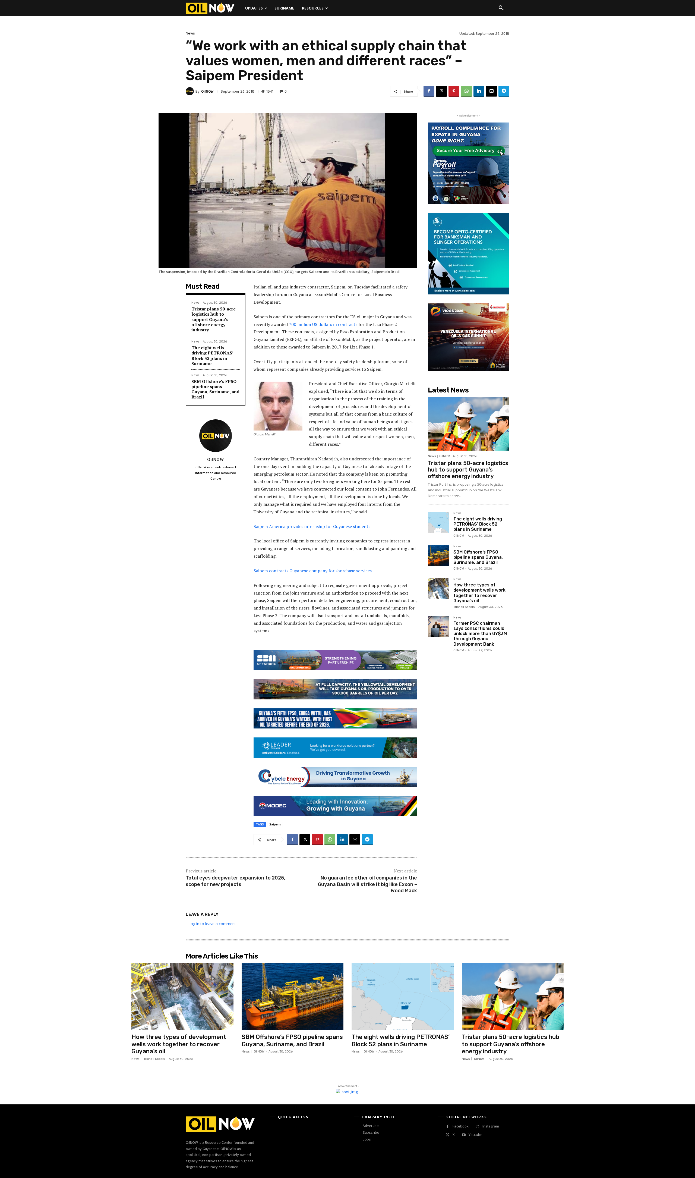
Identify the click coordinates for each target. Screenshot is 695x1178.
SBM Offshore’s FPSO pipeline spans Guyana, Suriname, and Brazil (215, 389)
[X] (441, 91)
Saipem (275, 824)
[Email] (491, 91)
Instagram (490, 1126)
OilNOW (207, 91)
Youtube (475, 1134)
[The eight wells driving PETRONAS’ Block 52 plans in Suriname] (438, 522)
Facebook (461, 1126)
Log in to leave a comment (212, 923)
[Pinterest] (453, 91)
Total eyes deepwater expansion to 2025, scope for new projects (235, 881)
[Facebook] (429, 91)
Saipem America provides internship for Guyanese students (312, 526)
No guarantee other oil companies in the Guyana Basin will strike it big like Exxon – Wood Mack (367, 884)
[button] (501, 8)
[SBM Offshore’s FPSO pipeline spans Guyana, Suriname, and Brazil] (438, 555)
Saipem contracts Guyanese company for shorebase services (313, 571)
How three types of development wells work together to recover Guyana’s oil (479, 592)
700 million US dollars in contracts (323, 324)
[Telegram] (503, 91)
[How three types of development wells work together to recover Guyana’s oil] (438, 588)
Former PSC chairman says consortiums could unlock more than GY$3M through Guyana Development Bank (480, 634)
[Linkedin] (478, 91)
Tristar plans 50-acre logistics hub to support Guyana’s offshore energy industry (213, 319)
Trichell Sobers (464, 607)
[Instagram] (477, 1126)
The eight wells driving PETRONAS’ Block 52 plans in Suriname (212, 355)
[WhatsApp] (466, 91)
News (190, 33)
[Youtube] (463, 1135)
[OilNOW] (190, 91)
